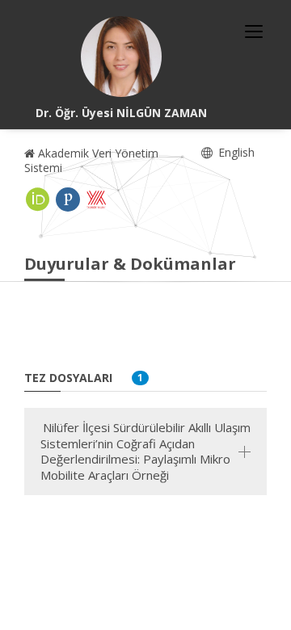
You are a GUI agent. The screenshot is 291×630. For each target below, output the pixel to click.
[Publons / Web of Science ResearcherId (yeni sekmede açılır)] (68, 199)
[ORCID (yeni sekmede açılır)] (38, 199)
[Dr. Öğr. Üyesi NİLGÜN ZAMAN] (121, 56)
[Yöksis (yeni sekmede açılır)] (96, 199)
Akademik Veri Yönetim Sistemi (91, 160)
